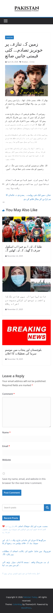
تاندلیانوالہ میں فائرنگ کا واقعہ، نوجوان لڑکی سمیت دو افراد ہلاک (25, 300)
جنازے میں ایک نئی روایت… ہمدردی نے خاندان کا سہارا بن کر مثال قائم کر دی (28, 197)
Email (6, 446)
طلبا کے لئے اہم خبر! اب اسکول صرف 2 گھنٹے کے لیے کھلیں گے (23, 248)
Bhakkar (25, 62)
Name (6, 432)
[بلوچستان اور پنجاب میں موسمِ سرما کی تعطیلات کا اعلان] (26, 321)
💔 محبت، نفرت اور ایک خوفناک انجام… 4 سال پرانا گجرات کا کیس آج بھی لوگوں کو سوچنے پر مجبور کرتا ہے (25, 529)
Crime (32, 62)
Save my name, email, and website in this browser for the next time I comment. (24, 481)
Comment (8, 393)
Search (47, 507)
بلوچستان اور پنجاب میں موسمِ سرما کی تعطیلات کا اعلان (23, 351)
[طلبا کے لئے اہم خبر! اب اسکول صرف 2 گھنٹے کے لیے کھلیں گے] (26, 218)
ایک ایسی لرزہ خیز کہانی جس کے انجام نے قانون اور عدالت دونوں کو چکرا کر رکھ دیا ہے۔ (27, 184)
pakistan (9, 37)
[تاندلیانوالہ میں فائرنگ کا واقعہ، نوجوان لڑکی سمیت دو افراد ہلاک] (26, 268)
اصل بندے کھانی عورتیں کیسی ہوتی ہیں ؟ (21, 573)
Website (6, 459)
